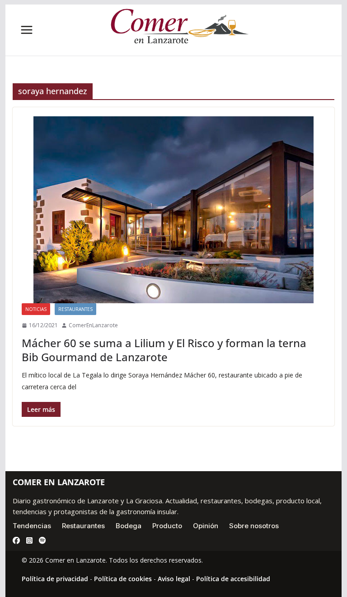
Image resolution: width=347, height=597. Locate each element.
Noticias (36, 309)
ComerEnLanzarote (93, 325)
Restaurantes (75, 309)
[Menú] (26, 30)
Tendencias (32, 525)
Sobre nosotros (254, 525)
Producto (167, 525)
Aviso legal (174, 578)
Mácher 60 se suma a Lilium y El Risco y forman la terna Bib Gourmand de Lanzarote (164, 349)
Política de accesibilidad (233, 578)
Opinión (205, 525)
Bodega (128, 525)
